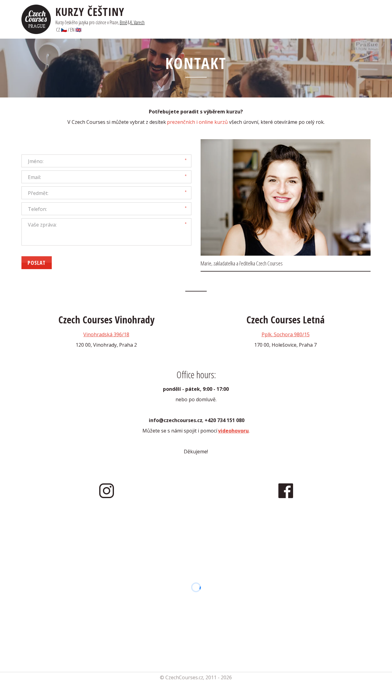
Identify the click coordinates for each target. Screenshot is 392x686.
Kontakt (332, 19)
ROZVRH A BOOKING (266, 19)
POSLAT (37, 262)
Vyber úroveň (222, 19)
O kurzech (305, 19)
